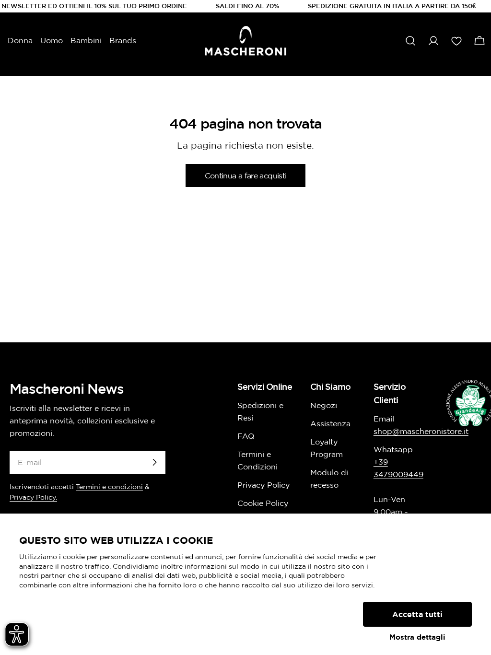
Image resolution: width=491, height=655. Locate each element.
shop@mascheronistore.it (421, 431)
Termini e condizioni (109, 487)
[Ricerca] (410, 40)
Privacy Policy (263, 484)
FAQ (246, 436)
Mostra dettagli (417, 637)
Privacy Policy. (33, 497)
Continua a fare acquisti (246, 175)
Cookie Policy (262, 503)
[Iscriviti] (154, 462)
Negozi (323, 405)
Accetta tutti (417, 614)
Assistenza (330, 423)
